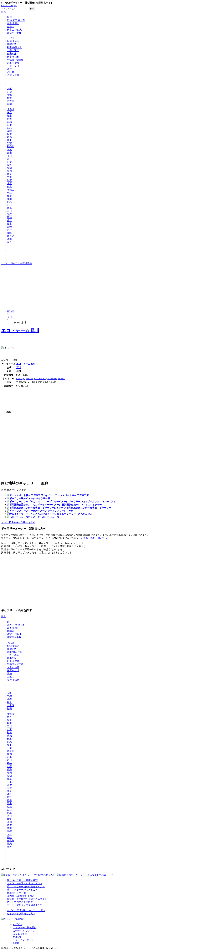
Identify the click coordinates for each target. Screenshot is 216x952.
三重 (9, 177)
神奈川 (10, 146)
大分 (9, 230)
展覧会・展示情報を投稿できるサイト (27, 899)
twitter (16, 943)
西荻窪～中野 (14, 32)
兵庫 (9, 183)
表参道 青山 (13, 23)
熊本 (9, 223)
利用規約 (17, 937)
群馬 (9, 137)
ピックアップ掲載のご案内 (21, 913)
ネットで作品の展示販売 (20, 902)
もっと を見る (18, 522)
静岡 (9, 168)
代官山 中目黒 (14, 29)
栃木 (9, 134)
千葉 (9, 143)
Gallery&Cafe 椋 (49, 517)
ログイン (6, 263)
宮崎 (9, 226)
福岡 (9, 104)
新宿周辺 (11, 44)
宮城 (9, 122)
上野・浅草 (13, 50)
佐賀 (9, 220)
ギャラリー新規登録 (21, 263)
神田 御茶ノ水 (14, 47)
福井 (9, 159)
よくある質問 (20, 933)
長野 (9, 165)
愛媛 (9, 214)
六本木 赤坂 (13, 63)
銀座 (9, 17)
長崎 (9, 233)
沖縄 (9, 239)
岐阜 (9, 174)
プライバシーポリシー (24, 940)
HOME (10, 311)
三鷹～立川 (13, 66)
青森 (9, 112)
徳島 (9, 208)
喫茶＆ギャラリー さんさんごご (74, 514)
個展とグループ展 (16, 892)
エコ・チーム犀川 (20, 330)
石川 (9, 155)
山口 (9, 205)
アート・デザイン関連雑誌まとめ (24, 905)
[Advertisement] (108, 287)
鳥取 (9, 192)
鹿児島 (10, 236)
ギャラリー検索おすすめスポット (24, 883)
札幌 (9, 94)
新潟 (9, 149)
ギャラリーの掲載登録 (24, 927)
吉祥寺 (10, 26)
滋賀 (9, 180)
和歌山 (10, 189)
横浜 (9, 98)
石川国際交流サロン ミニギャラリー (82, 504)
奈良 (9, 186)
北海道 (10, 109)
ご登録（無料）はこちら (94, 538)
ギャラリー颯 (43, 498)
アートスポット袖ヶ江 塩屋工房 (72, 495)
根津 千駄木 (13, 41)
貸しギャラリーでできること (22, 889)
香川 (9, 211)
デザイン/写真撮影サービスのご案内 (26, 910)
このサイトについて (23, 930)
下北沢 (10, 38)
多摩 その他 (13, 75)
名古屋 (10, 101)
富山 (9, 152)
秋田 (9, 118)
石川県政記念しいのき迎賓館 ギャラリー (88, 507)
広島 (9, 202)
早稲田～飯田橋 (15, 59)
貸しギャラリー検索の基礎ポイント (26, 886)
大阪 (9, 88)
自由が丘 (11, 53)
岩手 (9, 115)
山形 (9, 125)
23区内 (10, 72)
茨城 (9, 131)
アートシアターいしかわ (60, 511)
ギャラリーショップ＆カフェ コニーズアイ (92, 501)
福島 (9, 128)
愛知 (9, 171)
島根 (9, 196)
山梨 (9, 162)
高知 (9, 217)
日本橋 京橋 (13, 56)
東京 (3, 12)
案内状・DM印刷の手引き (20, 896)
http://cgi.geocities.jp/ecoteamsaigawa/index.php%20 (40, 378)
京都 (9, 91)
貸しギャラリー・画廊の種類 (22, 880)
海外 (9, 242)
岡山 (9, 199)
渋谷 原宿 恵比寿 (16, 20)
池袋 (9, 69)
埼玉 (9, 140)
